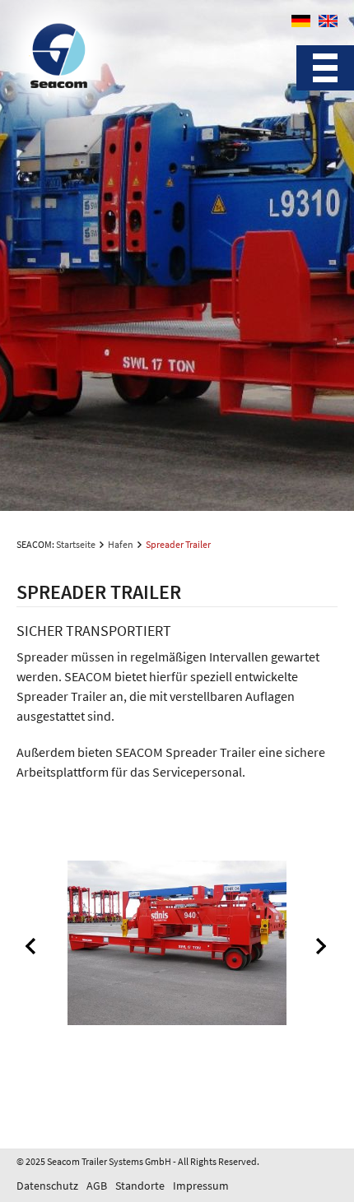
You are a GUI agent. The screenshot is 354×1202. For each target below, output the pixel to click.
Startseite (75, 544)
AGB (96, 1185)
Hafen (120, 544)
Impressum (201, 1185)
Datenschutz (47, 1185)
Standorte (140, 1185)
